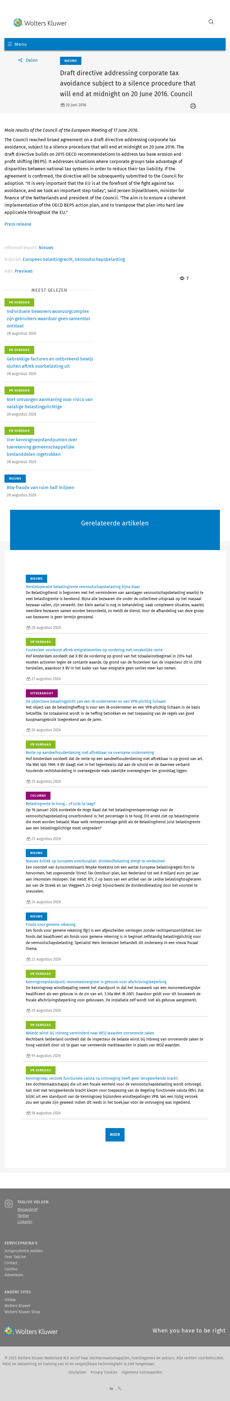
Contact (10, 1263)
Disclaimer (77, 1372)
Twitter (23, 1216)
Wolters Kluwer (17, 1306)
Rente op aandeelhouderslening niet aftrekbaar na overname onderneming (90, 753)
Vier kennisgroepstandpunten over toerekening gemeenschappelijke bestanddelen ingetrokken (42, 447)
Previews (24, 271)
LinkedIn (24, 1222)
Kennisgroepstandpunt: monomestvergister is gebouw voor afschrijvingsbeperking (96, 982)
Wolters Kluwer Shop (22, 1312)
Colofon (11, 1269)
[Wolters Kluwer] (40, 22)
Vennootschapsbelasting (100, 259)
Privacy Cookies (104, 1372)
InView (10, 1300)
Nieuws (46, 247)
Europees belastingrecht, (49, 259)
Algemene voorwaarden (142, 1372)
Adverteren (13, 1275)
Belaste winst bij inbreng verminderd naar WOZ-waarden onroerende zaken (90, 1033)
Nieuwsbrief (27, 1209)
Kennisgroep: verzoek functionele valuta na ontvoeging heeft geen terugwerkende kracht (102, 1078)
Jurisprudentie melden (23, 1251)
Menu (21, 44)
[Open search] (211, 22)
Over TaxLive (15, 1257)
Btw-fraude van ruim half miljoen (40, 487)
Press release (17, 224)
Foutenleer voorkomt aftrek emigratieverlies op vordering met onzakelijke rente (94, 650)
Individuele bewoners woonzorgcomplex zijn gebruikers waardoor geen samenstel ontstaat (48, 319)
